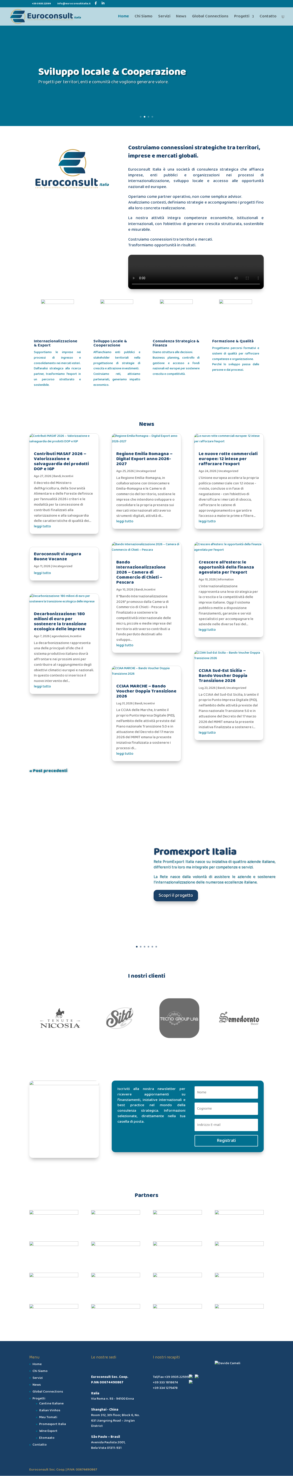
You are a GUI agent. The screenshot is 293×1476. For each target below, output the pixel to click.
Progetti (241, 17)
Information (226, 579)
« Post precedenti (48, 771)
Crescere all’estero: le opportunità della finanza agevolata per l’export (226, 567)
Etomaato (46, 1438)
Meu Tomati (48, 1417)
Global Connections (210, 17)
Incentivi (67, 476)
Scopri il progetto (176, 895)
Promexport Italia (195, 851)
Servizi (164, 17)
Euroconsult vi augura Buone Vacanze (57, 556)
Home (123, 17)
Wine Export (48, 1431)
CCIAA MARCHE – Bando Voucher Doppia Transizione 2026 (146, 691)
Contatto (268, 17)
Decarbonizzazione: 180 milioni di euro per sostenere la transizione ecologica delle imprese (60, 621)
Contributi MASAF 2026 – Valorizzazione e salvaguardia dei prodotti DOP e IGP (61, 461)
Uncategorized (62, 566)
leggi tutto (42, 526)
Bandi (57, 476)
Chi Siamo (143, 17)
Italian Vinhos (49, 1410)
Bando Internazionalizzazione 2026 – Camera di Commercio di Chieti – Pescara (141, 572)
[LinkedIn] (103, 3)
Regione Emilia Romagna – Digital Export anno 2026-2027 (144, 458)
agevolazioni (60, 636)
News (181, 17)
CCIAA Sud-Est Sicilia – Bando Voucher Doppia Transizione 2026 (223, 675)
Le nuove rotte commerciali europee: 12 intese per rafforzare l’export (228, 458)
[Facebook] (96, 3)
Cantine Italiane (51, 1403)
